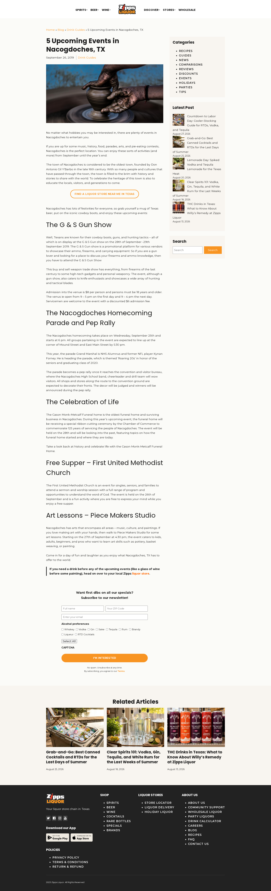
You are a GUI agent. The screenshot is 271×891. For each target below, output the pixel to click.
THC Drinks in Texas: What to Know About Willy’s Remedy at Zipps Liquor (194, 756)
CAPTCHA (67, 647)
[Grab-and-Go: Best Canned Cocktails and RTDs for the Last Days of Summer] (178, 142)
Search (213, 250)
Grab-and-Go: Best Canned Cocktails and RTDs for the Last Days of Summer (73, 756)
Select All (69, 641)
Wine (105, 10)
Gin (91, 629)
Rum (123, 629)
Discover (151, 10)
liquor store (140, 573)
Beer (93, 10)
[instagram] (60, 818)
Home (50, 29)
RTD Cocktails (85, 634)
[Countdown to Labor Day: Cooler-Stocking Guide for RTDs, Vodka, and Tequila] (178, 120)
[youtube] (65, 818)
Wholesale (187, 10)
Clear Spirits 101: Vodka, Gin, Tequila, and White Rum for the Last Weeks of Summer (134, 756)
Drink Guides (76, 29)
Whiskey (68, 629)
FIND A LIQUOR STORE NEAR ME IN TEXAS (105, 194)
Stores (168, 10)
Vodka (81, 629)
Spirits (80, 10)
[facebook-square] (54, 818)
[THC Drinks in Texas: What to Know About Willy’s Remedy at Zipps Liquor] (178, 208)
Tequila (112, 629)
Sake (100, 629)
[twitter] (48, 818)
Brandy (135, 629)
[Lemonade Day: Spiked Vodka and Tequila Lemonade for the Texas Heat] (178, 164)
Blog (61, 29)
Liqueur (67, 634)
